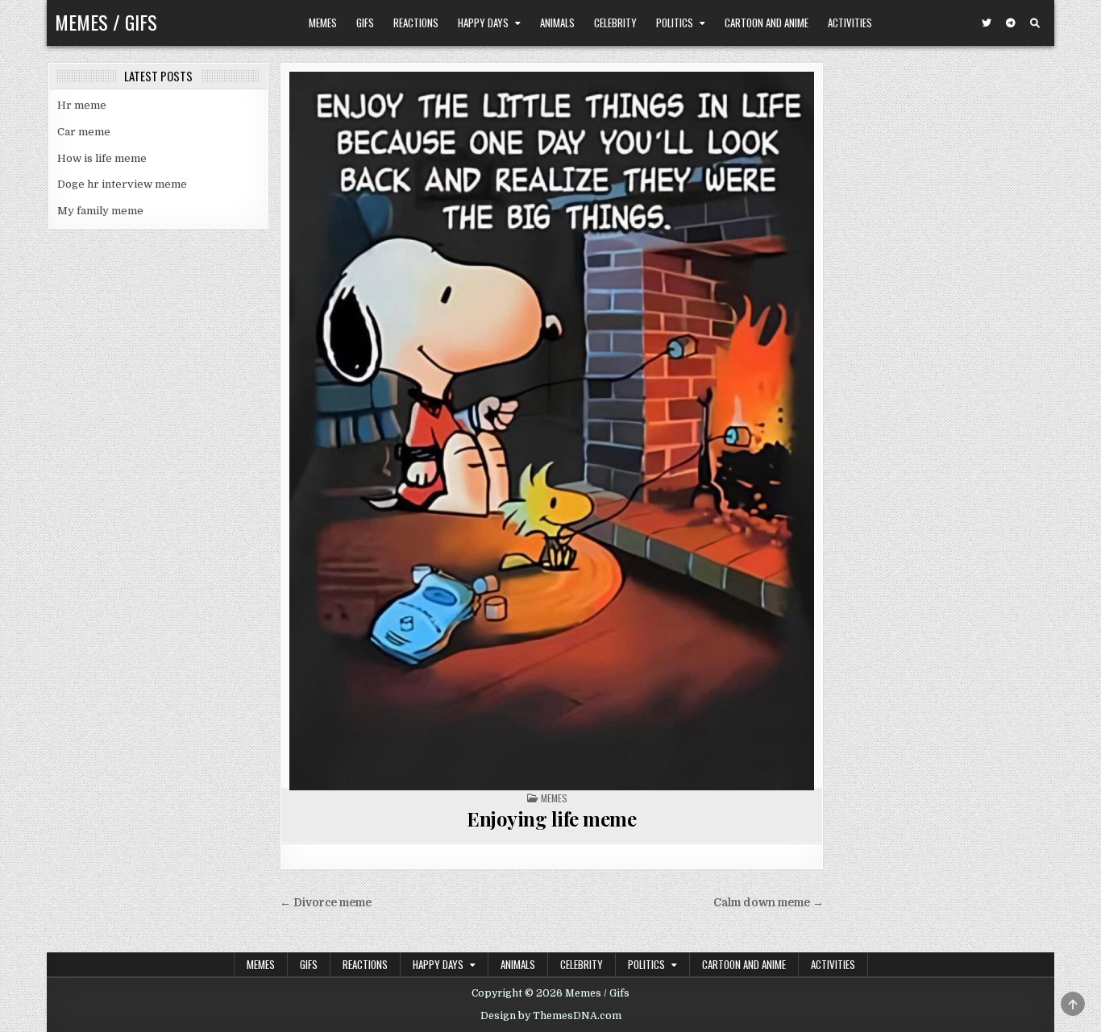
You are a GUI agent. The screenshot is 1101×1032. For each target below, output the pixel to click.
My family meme (100, 211)
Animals (557, 23)
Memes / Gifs (106, 21)
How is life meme (102, 158)
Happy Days (483, 23)
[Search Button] (1034, 23)
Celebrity (615, 23)
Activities (850, 23)
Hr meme (81, 105)
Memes (323, 23)
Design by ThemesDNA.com (550, 1016)
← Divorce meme (326, 903)
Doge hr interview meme (122, 184)
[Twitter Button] (986, 23)
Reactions (415, 23)
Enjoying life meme (551, 818)
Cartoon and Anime (766, 23)
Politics (674, 23)
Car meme (83, 132)
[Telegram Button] (1010, 23)
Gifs (365, 23)
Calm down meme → (768, 903)
